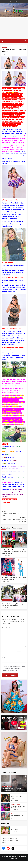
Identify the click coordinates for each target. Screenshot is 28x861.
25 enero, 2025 (15, 818)
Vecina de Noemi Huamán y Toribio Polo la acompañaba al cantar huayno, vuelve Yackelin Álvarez (14, 551)
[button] (2, 41)
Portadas (4, 546)
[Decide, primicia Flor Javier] (5, 798)
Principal (4, 47)
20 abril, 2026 (5, 607)
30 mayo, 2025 (15, 809)
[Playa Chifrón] (5, 830)
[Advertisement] (14, 28)
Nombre (5, 649)
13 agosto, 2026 (6, 555)
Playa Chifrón (15, 829)
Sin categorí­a (14, 828)
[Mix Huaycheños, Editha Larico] (5, 816)
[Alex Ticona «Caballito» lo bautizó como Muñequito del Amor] (14, 567)
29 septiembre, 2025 (7, 790)
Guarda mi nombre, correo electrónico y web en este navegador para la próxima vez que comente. (14, 668)
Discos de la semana (7, 786)
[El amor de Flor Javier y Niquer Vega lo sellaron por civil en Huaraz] (14, 593)
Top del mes (19, 828)
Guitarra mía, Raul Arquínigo (11, 788)
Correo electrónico (18, 650)
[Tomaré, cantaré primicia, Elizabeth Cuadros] (5, 807)
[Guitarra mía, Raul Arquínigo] (14, 783)
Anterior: (12, 513)
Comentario (6, 627)
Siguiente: (14, 519)
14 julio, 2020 (15, 831)
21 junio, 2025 (15, 800)
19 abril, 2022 (6, 54)
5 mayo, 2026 (6, 581)
